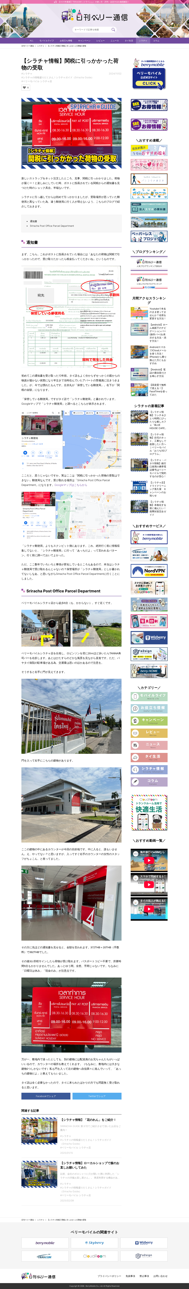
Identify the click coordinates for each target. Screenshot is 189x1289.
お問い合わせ (160, 1276)
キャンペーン (84, 40)
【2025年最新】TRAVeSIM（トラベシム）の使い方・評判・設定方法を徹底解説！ (93, 2)
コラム (156, 40)
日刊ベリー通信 (27, 46)
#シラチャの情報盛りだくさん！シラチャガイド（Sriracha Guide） (57, 77)
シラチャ (143, 40)
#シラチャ (26, 73)
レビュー (100, 40)
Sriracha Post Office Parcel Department (52, 225)
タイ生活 (129, 40)
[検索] (113, 30)
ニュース (115, 40)
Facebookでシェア (46, 1096)
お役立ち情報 (66, 40)
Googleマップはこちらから (70, 484)
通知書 (33, 221)
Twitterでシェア (97, 1096)
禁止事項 (144, 1276)
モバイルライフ (46, 40)
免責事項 (130, 1276)
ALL (32, 40)
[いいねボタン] (24, 87)
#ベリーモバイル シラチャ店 (36, 81)
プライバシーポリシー (109, 1276)
